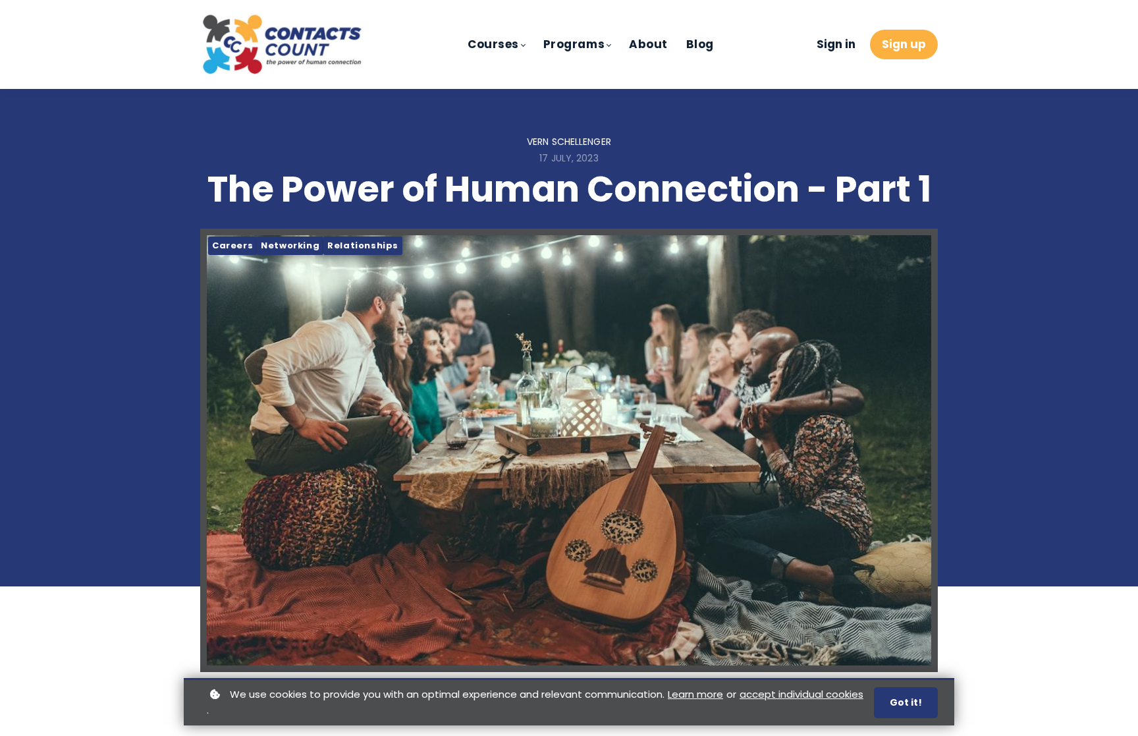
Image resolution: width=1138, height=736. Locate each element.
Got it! (906, 702)
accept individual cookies (801, 694)
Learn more (695, 694)
